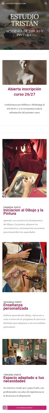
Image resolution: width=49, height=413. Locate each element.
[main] (24, 25)
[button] (3, 3)
